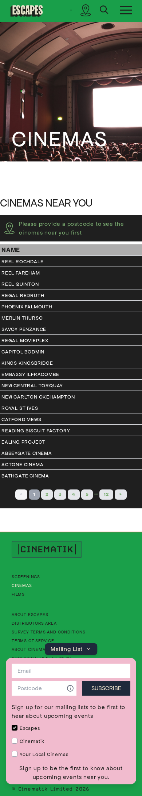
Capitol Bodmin (22, 352)
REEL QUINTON (20, 284)
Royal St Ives (19, 408)
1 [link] (34, 494)
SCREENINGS (26, 576)
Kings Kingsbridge (27, 363)
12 (106, 494)
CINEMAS (22, 585)
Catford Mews (21, 419)
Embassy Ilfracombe (30, 374)
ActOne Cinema (22, 464)
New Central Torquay (32, 385)
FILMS (18, 594)
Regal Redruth (22, 295)
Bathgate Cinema (25, 476)
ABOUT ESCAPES (30, 614)
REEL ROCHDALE (22, 261)
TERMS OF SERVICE (33, 640)
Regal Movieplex (24, 340)
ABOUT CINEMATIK (32, 649)
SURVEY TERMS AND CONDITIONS (49, 631)
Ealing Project (23, 442)
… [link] (96, 493)
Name (10, 249)
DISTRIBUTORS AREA (34, 623)
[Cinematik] (26, 11)
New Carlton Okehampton (38, 397)
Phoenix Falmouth (26, 306)
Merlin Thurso (22, 318)
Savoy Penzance (23, 329)
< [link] (21, 494)
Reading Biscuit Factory (35, 430)
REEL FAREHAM (20, 273)
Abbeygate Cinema (26, 453)
